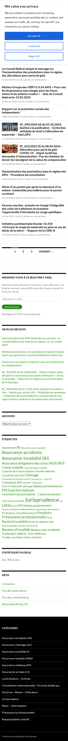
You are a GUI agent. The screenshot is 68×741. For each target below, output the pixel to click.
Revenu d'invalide (16, 529)
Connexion (8, 583)
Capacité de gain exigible (35, 468)
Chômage (32, 475)
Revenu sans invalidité (45, 529)
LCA (14, 505)
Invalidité (19, 501)
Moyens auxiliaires (10, 509)
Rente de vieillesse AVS (41, 521)
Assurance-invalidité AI (15, 651)
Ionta (19, 79)
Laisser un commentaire (35, 79)
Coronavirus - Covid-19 (41, 479)
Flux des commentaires (15, 597)
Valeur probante (33, 537)
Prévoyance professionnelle (24, 517)
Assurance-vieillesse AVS (16, 665)
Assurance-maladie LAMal (17, 658)
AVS (61, 463)
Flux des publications (14, 590)
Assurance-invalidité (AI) (25, 458)
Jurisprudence (42, 499)
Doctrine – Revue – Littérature (20, 692)
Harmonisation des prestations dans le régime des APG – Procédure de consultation (34, 173)
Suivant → (46, 251)
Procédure (44, 513)
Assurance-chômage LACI (17, 644)
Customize (34, 46)
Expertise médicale (21, 490)
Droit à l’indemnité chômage (17, 486)
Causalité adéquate (44, 471)
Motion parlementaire (36, 505)
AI (18, 447)
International (8, 500)
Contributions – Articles (16, 678)
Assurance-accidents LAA (17, 638)
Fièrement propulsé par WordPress (19, 736)
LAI (61, 501)
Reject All (34, 56)
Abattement (9, 447)
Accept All (34, 35)
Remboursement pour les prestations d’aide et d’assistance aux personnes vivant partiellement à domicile (33, 353)
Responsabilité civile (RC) (14, 525)
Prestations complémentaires (19, 513)
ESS (4, 490)
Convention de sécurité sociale (16, 479)
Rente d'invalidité (15, 521)
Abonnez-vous (12, 307)
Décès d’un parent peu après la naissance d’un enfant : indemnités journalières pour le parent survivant (32, 190)
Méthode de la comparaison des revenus (39, 509)
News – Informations (14, 705)
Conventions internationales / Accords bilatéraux (31, 685)
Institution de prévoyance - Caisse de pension (31, 494)
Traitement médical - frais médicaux (24, 533)
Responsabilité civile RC (16, 719)
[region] (34, 32)
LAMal (7, 505)
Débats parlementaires (48, 486)
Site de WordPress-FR (15, 604)
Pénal (49, 517)
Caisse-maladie (12, 467)
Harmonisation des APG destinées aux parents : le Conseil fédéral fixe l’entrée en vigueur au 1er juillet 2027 (32, 342)
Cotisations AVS (12, 482)
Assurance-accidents (22, 452)
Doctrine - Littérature (32, 482)
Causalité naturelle (13, 475)
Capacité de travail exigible (17, 471)
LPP (19, 505)
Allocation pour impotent (33, 447)
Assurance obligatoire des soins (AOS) (29, 463)
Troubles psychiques (13, 537)
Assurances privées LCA (16, 671)
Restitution (32, 525)
